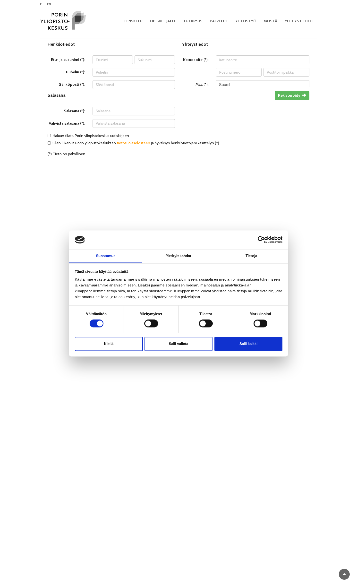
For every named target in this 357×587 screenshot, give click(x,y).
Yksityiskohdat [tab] (178, 256)
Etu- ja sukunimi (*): (68, 59)
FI (41, 4)
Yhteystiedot (299, 21)
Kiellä (108, 344)
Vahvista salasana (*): (67, 123)
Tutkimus (193, 21)
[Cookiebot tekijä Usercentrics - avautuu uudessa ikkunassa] (261, 239)
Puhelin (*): (75, 72)
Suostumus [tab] (106, 256)
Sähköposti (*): (72, 84)
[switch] (151, 324)
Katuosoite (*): (196, 59)
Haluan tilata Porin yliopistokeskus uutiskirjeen (90, 135)
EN (49, 4)
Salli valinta (178, 344)
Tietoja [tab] (251, 256)
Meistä (270, 21)
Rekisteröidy (289, 95)
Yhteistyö (245, 21)
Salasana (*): (74, 111)
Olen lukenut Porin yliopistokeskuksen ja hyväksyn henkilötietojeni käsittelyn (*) (135, 143)
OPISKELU (133, 21)
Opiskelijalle (163, 21)
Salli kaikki (248, 344)
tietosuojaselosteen (133, 143)
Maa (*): (202, 84)
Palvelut (219, 21)
